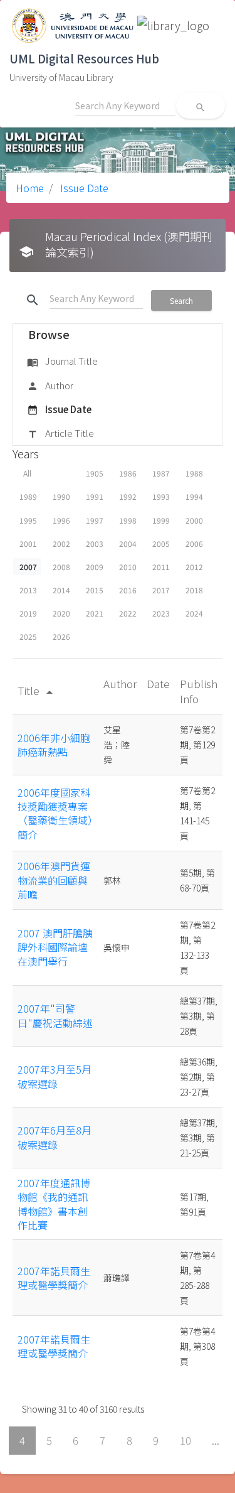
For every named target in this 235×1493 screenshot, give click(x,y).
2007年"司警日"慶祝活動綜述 (55, 1015)
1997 (94, 520)
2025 (28, 636)
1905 (94, 473)
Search (181, 300)
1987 (161, 473)
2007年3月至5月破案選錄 (54, 1076)
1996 (61, 520)
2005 (161, 543)
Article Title (60, 433)
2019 (28, 613)
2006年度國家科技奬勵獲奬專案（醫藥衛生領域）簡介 (55, 813)
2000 (194, 520)
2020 (61, 613)
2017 (161, 590)
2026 (61, 636)
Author (50, 385)
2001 (28, 543)
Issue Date (83, 187)
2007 (28, 566)
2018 (194, 590)
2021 (94, 613)
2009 (94, 566)
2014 (61, 590)
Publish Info (198, 691)
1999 (161, 520)
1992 (128, 496)
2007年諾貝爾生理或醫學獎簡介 (54, 1277)
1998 (128, 520)
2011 (161, 566)
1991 (94, 496)
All (27, 473)
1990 (61, 496)
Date (158, 683)
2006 (194, 543)
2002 (61, 543)
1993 (161, 496)
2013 (28, 590)
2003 (94, 543)
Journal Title (62, 360)
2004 (128, 543)
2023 (161, 613)
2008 (61, 566)
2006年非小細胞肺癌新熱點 (54, 744)
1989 (28, 496)
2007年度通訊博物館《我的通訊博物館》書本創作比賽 (54, 1203)
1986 (128, 473)
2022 (128, 613)
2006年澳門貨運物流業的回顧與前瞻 (54, 880)
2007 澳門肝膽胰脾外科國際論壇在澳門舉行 (55, 947)
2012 (194, 566)
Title (37, 690)
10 (185, 1440)
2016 (128, 590)
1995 (28, 520)
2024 (194, 613)
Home (30, 187)
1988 (194, 473)
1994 (194, 496)
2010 (128, 566)
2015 (94, 590)
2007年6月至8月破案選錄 (54, 1137)
